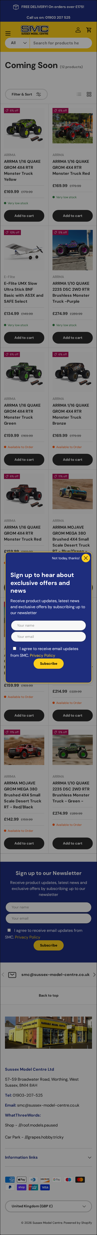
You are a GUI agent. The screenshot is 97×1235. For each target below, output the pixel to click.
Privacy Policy (42, 655)
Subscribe (48, 663)
